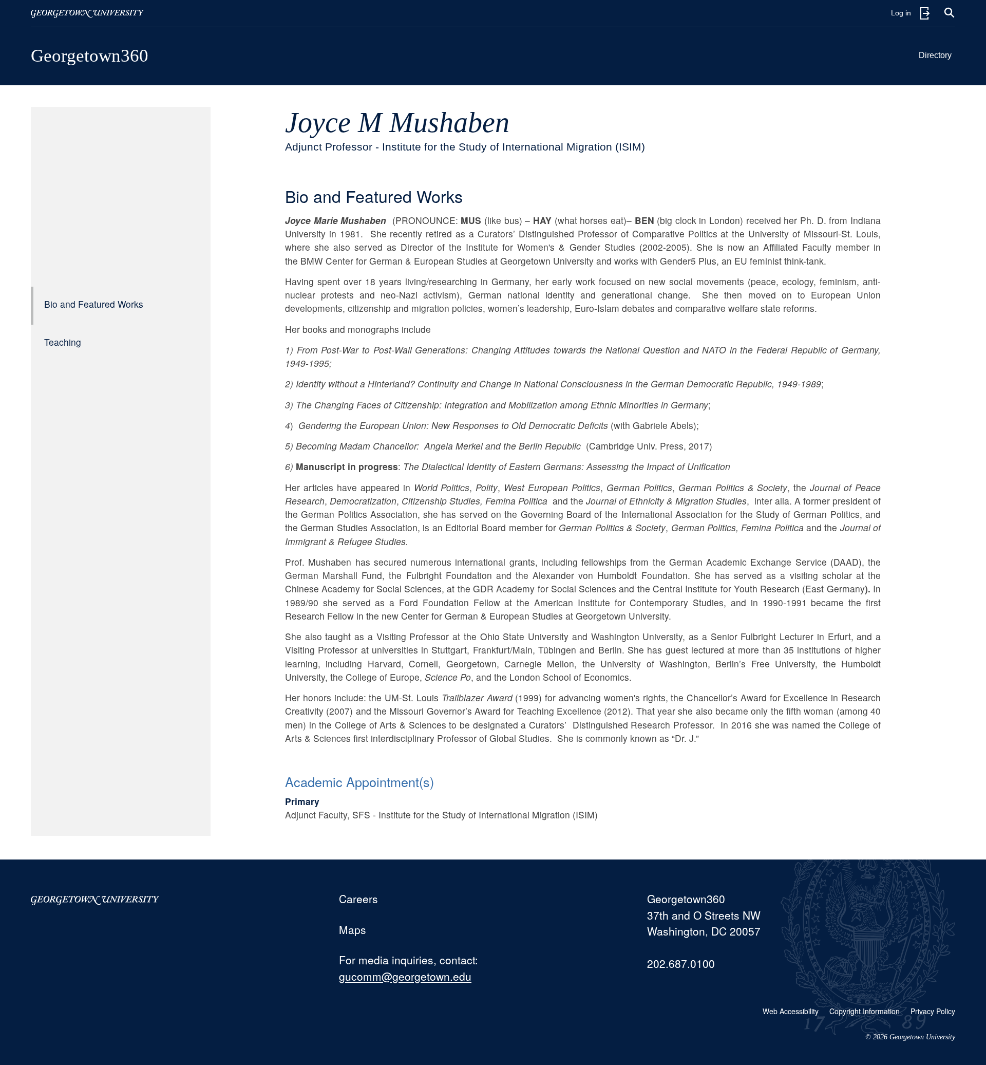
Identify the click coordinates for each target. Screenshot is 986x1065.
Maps (352, 929)
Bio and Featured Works (93, 303)
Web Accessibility (791, 1011)
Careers (358, 898)
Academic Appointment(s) (359, 781)
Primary (302, 801)
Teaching (62, 341)
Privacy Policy (933, 1011)
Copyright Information (864, 1011)
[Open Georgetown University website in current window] (87, 13)
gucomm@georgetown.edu (405, 976)
